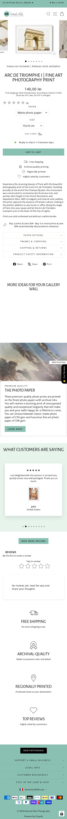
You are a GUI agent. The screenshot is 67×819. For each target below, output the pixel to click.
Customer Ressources (32, 774)
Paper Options (33, 235)
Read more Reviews (33, 541)
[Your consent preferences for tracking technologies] (61, 813)
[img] (14, 103)
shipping (14, 93)
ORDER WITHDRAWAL (33, 750)
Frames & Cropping (33, 241)
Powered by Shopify (33, 816)
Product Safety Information (33, 254)
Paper (32, 106)
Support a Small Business (33, 760)
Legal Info (32, 767)
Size (32, 120)
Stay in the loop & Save (32, 782)
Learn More (15, 429)
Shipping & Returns (33, 247)
